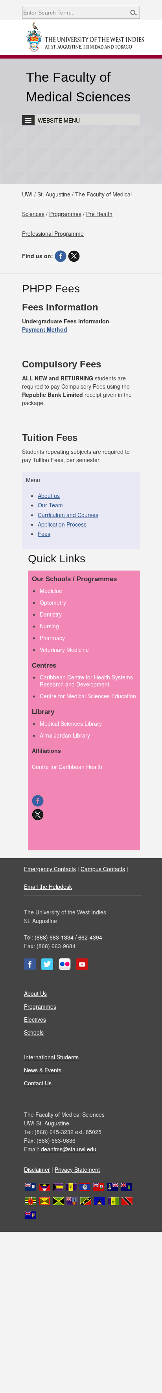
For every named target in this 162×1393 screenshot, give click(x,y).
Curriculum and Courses (68, 515)
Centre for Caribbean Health (67, 767)
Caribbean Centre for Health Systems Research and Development (86, 680)
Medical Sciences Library (71, 723)
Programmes (65, 214)
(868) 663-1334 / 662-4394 (68, 937)
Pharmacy (52, 638)
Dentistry (51, 614)
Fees (44, 534)
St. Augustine (53, 194)
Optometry (53, 602)
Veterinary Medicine (64, 649)
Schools (34, 1032)
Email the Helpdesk (48, 886)
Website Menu (59, 120)
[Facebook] (60, 256)
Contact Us (38, 1083)
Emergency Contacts (50, 869)
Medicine (51, 591)
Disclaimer (37, 1169)
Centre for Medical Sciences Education (88, 696)
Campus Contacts (103, 869)
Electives (35, 1019)
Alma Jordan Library (65, 735)
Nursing (49, 626)
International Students (51, 1057)
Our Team (50, 505)
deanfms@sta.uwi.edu (68, 1149)
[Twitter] (74, 256)
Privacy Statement (77, 1169)
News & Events (42, 1070)
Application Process (62, 524)
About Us (35, 993)
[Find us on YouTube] (82, 968)
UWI (27, 194)
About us (49, 495)
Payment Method (44, 329)
